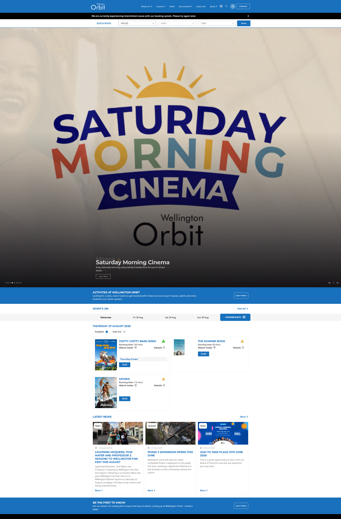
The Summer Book (211, 341)
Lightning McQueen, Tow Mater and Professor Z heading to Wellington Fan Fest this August (116, 457)
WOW (172, 6)
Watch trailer (126, 347)
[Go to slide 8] (20, 282)
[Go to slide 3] (10, 282)
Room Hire (201, 6)
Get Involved (184, 6)
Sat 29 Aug (170, 317)
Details (158, 347)
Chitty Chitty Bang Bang (137, 341)
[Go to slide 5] (14, 282)
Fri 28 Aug (138, 317)
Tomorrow (105, 317)
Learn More (103, 276)
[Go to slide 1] (5, 282)
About (213, 6)
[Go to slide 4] (12, 282)
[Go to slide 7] (18, 282)
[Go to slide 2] (8, 282)
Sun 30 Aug (203, 317)
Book (243, 23)
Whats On (146, 6)
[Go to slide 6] (16, 282)
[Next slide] (337, 283)
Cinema (160, 6)
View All (241, 308)
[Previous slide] (331, 283)
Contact (243, 6)
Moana (124, 378)
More (243, 416)
